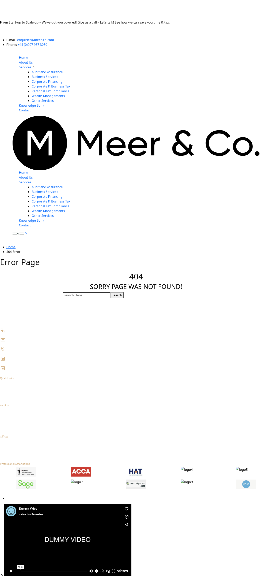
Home (23, 57)
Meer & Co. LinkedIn (20, 368)
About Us (26, 62)
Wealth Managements (48, 96)
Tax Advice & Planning (26, 414)
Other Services (43, 100)
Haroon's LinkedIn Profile (23, 358)
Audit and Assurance (47, 72)
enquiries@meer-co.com (35, 40)
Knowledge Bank (31, 105)
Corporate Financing (47, 81)
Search (117, 295)
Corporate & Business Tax (51, 86)
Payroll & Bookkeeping (26, 418)
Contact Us (8, 32)
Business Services (45, 77)
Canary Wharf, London (21, 349)
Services (25, 67)
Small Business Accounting (28, 410)
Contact (25, 110)
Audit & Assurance (23, 422)
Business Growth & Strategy (29, 426)
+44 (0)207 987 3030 (32, 44)
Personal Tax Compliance (50, 91)
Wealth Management (25, 430)
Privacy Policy (14, 498)
